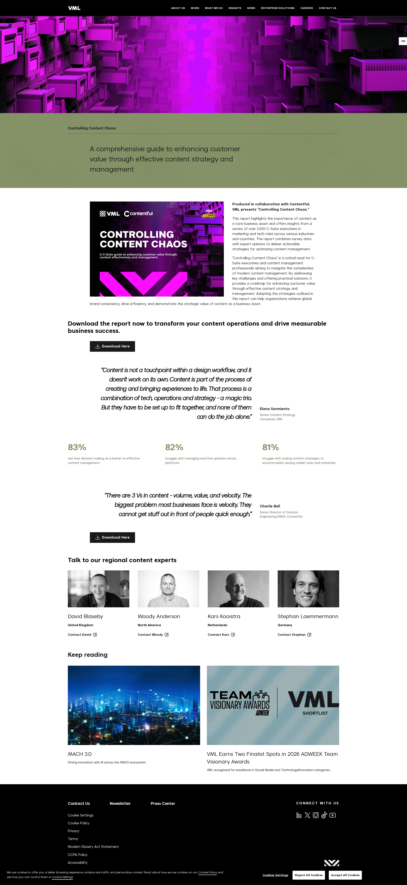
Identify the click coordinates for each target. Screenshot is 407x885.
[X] (307, 815)
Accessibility (78, 862)
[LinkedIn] (298, 815)
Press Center (163, 803)
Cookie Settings (80, 815)
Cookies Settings (275, 875)
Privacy (73, 831)
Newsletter (120, 803)
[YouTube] (332, 815)
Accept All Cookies (345, 875)
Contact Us (79, 803)
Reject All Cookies (309, 875)
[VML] (74, 8)
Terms (73, 839)
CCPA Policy (78, 855)
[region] (203, 875)
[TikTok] (324, 815)
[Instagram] (315, 815)
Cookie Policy (78, 823)
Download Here (116, 346)
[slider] (214, 453)
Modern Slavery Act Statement (93, 847)
